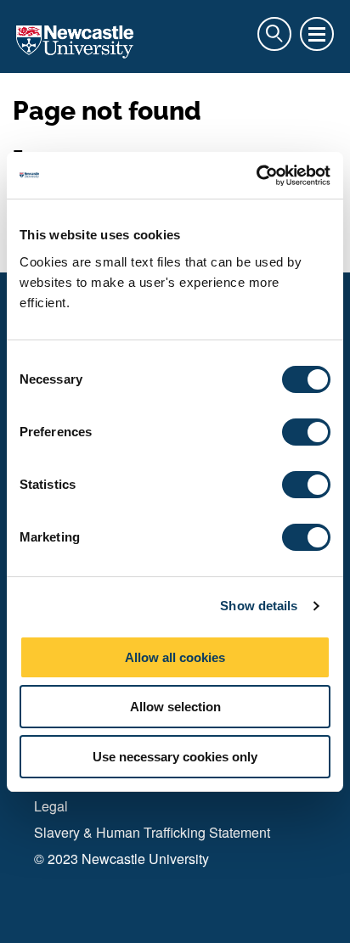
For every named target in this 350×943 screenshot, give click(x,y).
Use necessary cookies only (175, 756)
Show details (258, 605)
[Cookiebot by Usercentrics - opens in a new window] (256, 176)
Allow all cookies (175, 657)
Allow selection (175, 706)
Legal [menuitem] (51, 806)
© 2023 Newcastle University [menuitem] (121, 858)
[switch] (306, 432)
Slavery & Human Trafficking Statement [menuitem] (152, 832)
